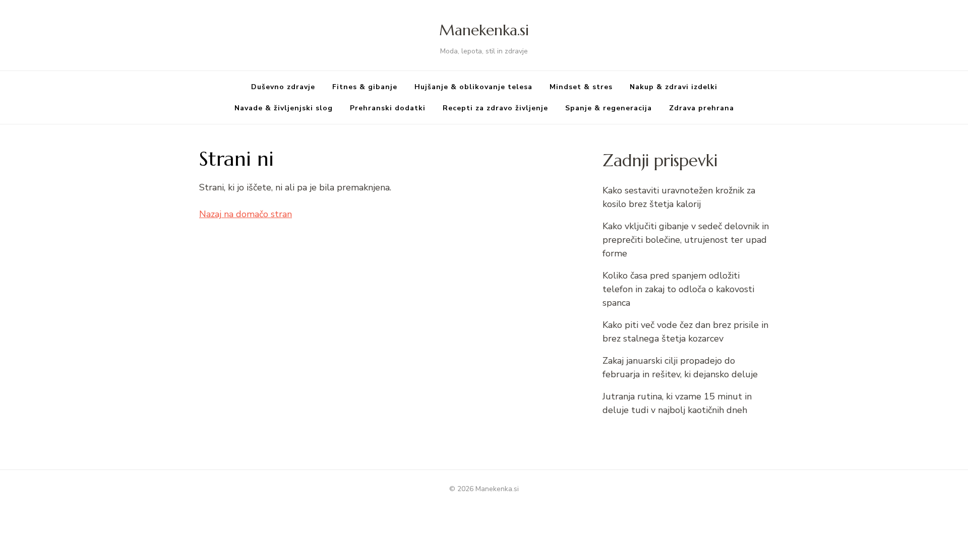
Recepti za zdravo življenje (495, 108)
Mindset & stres (581, 87)
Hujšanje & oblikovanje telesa (473, 87)
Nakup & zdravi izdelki (673, 87)
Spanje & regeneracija (608, 108)
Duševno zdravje (283, 87)
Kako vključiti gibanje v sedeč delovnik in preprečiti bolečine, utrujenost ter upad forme (685, 239)
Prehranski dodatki (388, 108)
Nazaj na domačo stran (245, 214)
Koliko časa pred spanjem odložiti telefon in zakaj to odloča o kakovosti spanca (678, 289)
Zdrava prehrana (701, 108)
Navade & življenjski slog (283, 108)
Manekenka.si (484, 30)
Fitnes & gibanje (364, 87)
